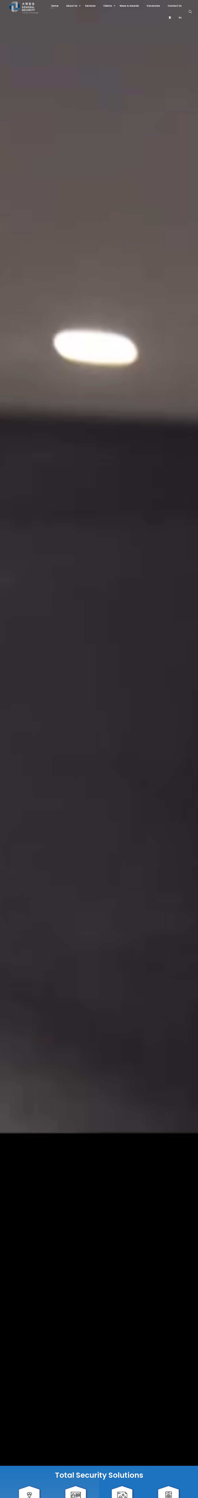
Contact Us (175, 5)
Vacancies (153, 5)
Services (90, 5)
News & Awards (129, 5)
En (180, 17)
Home (54, 5)
